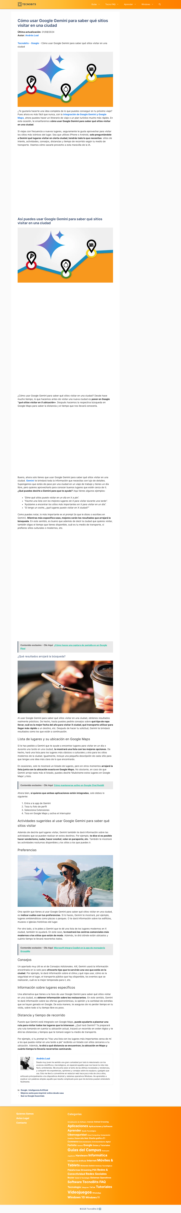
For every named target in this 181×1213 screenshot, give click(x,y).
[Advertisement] (65, 168)
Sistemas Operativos (100, 1177)
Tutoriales (104, 1187)
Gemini (30, 480)
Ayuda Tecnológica (89, 1131)
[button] (159, 4)
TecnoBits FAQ (94, 1182)
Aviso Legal (22, 1118)
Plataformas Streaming (80, 1170)
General (80, 1145)
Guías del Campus (84, 1150)
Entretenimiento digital (101, 1142)
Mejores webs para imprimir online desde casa (42, 1093)
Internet (92, 1160)
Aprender (128, 4)
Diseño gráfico (96, 1138)
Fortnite (72, 1145)
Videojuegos (80, 1192)
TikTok (92, 1187)
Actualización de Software (77, 1122)
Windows (146, 4)
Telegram (85, 1187)
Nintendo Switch (87, 1166)
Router (71, 1177)
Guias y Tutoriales (101, 1145)
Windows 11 (92, 1197)
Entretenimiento (85, 1142)
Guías (94, 4)
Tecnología (74, 1187)
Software (75, 1182)
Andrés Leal (32, 35)
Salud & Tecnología (82, 1178)
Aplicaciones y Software (100, 1126)
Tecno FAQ (110, 4)
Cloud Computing (93, 1135)
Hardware (82, 1155)
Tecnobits (23, 43)
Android (90, 1122)
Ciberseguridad (77, 1134)
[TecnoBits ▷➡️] (27, 4)
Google (35, 43)
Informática (97, 1155)
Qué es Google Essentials (32, 1096)
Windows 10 (76, 1197)
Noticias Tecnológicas (103, 1166)
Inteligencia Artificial (38, 1090)
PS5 (94, 1169)
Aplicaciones (78, 1126)
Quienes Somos (25, 1113)
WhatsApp (96, 1193)
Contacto (21, 1122)
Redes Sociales (96, 1173)
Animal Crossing (101, 1122)
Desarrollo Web (81, 1138)
